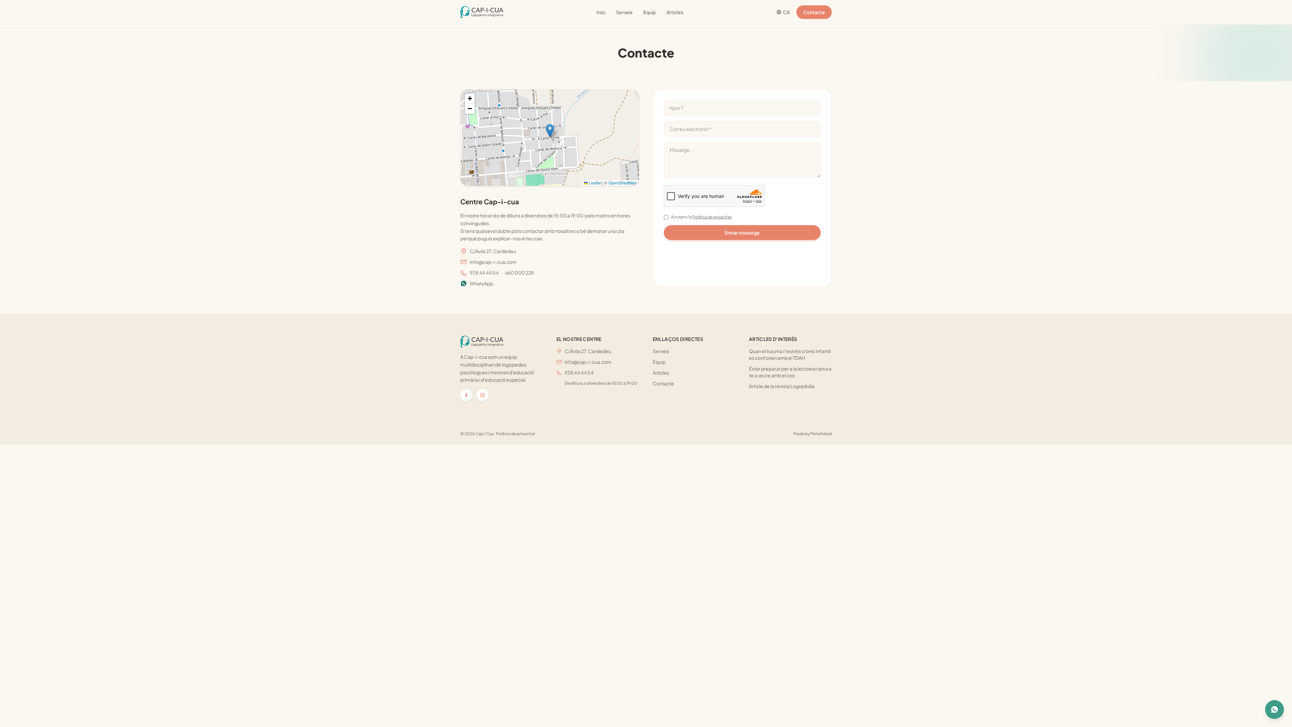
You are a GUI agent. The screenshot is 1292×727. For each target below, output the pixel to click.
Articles (675, 12)
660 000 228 (519, 273)
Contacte (814, 12)
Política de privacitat (712, 216)
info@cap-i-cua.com (493, 262)
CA (786, 12)
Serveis (624, 12)
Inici (601, 12)
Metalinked (821, 433)
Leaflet (594, 182)
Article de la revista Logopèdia (782, 386)
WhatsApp (481, 283)
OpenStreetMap (622, 182)
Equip (649, 12)
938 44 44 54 (484, 273)
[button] (550, 131)
